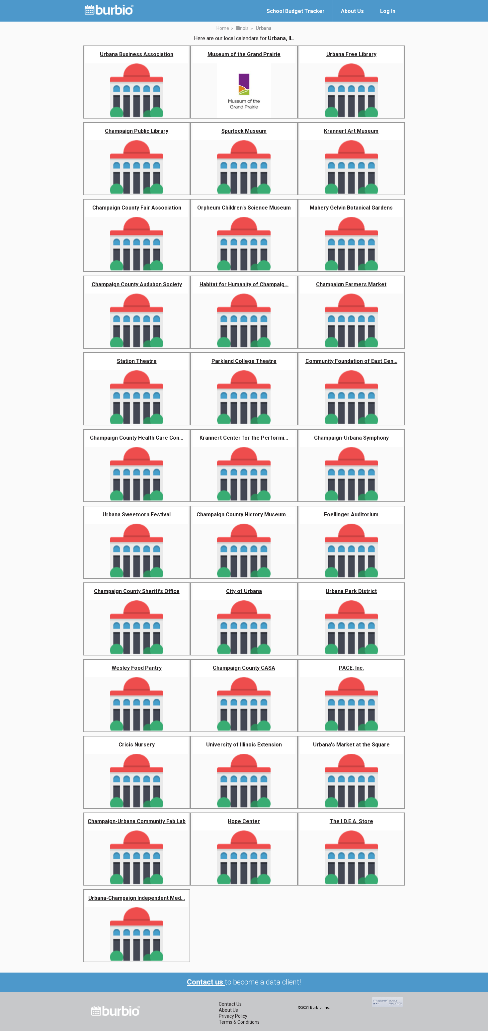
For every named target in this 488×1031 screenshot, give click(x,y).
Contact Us (230, 1004)
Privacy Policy (233, 1016)
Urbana (264, 28)
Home (222, 28)
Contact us (206, 982)
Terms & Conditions (239, 1022)
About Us (228, 1010)
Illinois (242, 28)
